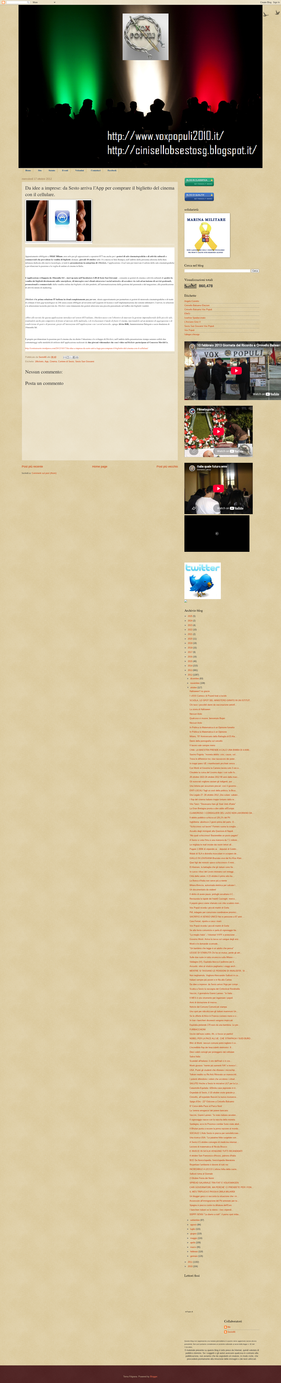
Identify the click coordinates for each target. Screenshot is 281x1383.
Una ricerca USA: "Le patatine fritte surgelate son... (214, 1137)
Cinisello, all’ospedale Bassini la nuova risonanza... (214, 1097)
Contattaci (96, 170)
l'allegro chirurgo (192, 334)
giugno (193, 1233)
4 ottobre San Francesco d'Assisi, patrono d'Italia (213, 1155)
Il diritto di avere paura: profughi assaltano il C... (212, 894)
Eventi (65, 170)
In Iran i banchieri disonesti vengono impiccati (211, 1020)
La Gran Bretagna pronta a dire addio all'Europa (212, 808)
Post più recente (32, 466)
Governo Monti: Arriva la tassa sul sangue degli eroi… (215, 939)
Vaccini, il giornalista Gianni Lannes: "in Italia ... (212, 993)
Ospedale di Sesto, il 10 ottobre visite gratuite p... (213, 1092)
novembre (195, 683)
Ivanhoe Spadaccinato (194, 318)
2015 (190, 661)
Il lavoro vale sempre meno (202, 745)
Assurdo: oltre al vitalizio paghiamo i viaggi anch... (213, 966)
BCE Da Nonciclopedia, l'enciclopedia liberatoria (212, 1160)
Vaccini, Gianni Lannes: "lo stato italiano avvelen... (214, 1115)
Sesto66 (231, 1332)
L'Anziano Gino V (192, 322)
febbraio (194, 1251)
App (46, 361)
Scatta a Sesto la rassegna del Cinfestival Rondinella (215, 989)
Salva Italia (195, 1056)
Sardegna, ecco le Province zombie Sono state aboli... (215, 1124)
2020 (190, 639)
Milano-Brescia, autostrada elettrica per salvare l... (213, 885)
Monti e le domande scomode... (204, 944)
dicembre (195, 678)
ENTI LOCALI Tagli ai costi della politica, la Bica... (213, 790)
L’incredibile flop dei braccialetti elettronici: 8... (211, 1047)
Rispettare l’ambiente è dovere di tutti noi (209, 1164)
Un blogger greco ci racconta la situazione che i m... (214, 1196)
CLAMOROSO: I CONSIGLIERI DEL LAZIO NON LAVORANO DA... (222, 813)
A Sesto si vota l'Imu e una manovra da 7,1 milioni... (214, 840)
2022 (190, 629)
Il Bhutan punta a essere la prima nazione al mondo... (215, 1128)
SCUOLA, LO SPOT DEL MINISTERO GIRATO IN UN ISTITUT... (221, 700)
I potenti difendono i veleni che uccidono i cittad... (213, 1079)
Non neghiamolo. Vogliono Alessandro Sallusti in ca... (215, 975)
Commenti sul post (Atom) (44, 473)
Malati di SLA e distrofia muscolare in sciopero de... (214, 853)
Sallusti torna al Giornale (201, 1174)
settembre (195, 1220)
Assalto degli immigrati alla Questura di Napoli (211, 831)
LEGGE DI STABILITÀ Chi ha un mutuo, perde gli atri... (216, 953)
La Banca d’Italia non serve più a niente (208, 880)
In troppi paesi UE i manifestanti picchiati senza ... (213, 763)
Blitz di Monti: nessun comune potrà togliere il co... (214, 1043)
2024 (190, 620)
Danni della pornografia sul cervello (206, 741)
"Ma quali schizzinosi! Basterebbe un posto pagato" (214, 835)
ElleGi (187, 313)
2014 (190, 665)
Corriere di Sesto (66, 361)
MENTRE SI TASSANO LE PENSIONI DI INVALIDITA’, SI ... (218, 971)
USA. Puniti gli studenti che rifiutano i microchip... (213, 1070)
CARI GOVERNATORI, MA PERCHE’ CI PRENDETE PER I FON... (221, 1187)
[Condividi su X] (71, 357)
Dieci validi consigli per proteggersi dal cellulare (212, 1052)
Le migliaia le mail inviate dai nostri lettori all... (211, 844)
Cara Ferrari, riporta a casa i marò (205, 921)
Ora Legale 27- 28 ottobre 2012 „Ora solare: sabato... (214, 795)
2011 (190, 1262)
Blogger (153, 1376)
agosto (193, 1224)
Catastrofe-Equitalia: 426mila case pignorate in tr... (213, 1088)
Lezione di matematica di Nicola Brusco (208, 1146)
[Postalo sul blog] (67, 357)
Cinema (53, 361)
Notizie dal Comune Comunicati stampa (208, 1007)
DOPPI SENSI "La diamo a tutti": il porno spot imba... (215, 1214)
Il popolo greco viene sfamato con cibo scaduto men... (215, 903)
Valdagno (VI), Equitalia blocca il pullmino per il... (213, 962)
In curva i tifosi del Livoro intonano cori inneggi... (212, 871)
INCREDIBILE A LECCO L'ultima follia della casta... (214, 1169)
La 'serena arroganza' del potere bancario (209, 1110)
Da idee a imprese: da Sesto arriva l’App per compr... (215, 984)
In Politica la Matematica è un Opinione (208, 732)
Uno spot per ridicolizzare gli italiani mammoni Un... (214, 1011)
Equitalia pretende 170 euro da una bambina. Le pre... (215, 1025)
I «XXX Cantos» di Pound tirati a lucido (208, 696)
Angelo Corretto (191, 301)
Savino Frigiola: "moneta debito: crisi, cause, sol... (213, 754)
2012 (190, 675)
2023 (190, 625)
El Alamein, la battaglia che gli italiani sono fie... (212, 867)
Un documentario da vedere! (203, 889)
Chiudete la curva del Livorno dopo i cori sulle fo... (213, 772)
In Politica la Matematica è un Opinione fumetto (212, 727)
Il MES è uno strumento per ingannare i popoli (211, 998)
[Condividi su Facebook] (74, 357)
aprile (193, 1242)
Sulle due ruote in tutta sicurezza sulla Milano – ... (213, 957)
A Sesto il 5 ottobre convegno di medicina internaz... (214, 1142)
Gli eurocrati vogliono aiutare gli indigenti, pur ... (212, 781)
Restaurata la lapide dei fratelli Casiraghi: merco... (213, 899)
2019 (190, 643)
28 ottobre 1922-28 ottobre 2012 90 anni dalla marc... (214, 777)
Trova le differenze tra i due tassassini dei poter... (213, 759)
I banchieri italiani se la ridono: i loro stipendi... (211, 1210)
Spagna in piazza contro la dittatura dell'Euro (211, 1205)
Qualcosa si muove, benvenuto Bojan (207, 718)
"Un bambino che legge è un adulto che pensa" (212, 948)
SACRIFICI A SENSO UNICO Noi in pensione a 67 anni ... (217, 916)
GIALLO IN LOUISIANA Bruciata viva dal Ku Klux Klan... (216, 858)
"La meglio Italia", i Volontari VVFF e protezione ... (213, 935)
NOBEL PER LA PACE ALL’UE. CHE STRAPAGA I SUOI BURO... (221, 1038)
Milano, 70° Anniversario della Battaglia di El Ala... (213, 736)
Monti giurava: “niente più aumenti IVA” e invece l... (214, 1065)
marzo (193, 1247)
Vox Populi (189, 330)
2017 (190, 652)
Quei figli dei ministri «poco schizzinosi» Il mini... (213, 862)
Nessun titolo (196, 714)
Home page (99, 466)
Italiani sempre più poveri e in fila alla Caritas (211, 980)
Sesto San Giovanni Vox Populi (199, 326)
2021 (190, 634)
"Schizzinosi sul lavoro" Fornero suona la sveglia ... (214, 826)
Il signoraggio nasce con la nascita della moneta (212, 1119)
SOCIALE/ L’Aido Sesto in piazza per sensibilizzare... (215, 1133)
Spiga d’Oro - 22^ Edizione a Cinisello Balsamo (212, 1101)
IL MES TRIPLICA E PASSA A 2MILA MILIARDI (212, 1191)
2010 (190, 1266)
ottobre (193, 687)
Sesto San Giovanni (84, 361)
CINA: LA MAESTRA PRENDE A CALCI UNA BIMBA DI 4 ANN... (220, 750)
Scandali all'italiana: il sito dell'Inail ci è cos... (211, 1061)
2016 (190, 656)
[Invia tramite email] (64, 357)
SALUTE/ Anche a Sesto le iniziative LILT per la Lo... (215, 1083)
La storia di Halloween (200, 709)
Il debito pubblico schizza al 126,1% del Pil (210, 817)
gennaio (194, 1256)
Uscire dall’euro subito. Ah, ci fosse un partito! (211, 1034)
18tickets (39, 361)
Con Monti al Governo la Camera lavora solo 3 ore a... (215, 768)
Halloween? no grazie (200, 691)
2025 (190, 616)
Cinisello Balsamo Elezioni (196, 305)
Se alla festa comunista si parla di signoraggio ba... (214, 930)
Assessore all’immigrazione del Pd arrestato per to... (214, 1201)
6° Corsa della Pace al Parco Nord (206, 1106)
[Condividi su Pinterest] (77, 357)
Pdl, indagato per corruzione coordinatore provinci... (214, 912)
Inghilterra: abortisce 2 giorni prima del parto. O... (213, 822)
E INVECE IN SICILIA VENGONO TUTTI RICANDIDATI (216, 1151)
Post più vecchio (167, 466)
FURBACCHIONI (198, 1029)
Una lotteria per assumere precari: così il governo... (214, 786)
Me (228, 1327)
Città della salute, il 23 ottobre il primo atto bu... (212, 876)
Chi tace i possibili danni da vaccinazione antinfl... (213, 705)
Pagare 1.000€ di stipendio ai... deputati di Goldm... (214, 849)
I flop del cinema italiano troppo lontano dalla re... (213, 799)
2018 (190, 648)
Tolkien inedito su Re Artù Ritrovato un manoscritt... (214, 1074)
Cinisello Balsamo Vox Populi (198, 309)
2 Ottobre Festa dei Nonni (202, 1178)
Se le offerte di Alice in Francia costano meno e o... (214, 1016)
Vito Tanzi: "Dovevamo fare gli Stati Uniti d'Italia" (213, 804)
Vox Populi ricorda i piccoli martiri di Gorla (209, 908)
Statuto (52, 170)
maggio (194, 1238)
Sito (40, 170)
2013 (190, 670)
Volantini (79, 170)
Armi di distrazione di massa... (204, 1002)
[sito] (199, 201)
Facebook (112, 170)
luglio (193, 1229)
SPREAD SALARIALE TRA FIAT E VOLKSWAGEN (214, 1183)
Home (28, 170)
